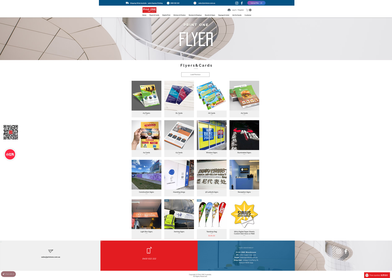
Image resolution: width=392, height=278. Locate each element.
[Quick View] (146, 96)
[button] (249, 10)
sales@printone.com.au (206, 3)
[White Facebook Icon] (346, 251)
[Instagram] (237, 3)
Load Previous (195, 74)
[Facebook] (242, 3)
